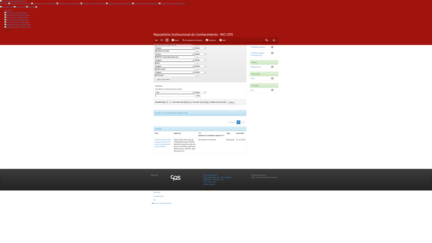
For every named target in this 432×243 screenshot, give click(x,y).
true (252, 90)
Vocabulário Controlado (192, 40)
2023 (253, 78)
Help (222, 40)
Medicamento (256, 67)
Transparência (158, 196)
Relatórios (211, 40)
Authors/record (216, 102)
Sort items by (178, 102)
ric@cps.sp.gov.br (209, 184)
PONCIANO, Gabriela (258, 47)
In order (196, 102)
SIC (154, 200)
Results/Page (160, 102)
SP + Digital (4, 3)
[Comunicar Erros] (36, 7)
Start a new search (163, 79)
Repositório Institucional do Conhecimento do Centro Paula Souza (173, 44)
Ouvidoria (156, 192)
